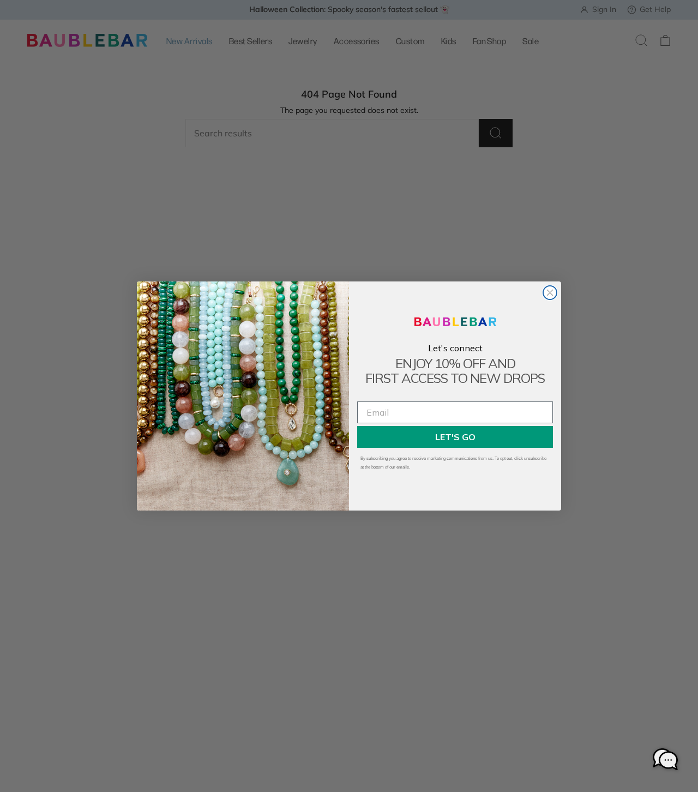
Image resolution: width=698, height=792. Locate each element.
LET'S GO (455, 436)
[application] (665, 759)
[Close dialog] (550, 292)
